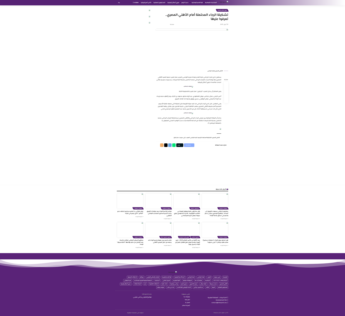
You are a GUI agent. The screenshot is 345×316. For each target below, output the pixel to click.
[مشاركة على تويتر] (165, 24)
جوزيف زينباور (160, 287)
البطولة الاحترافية (187, 280)
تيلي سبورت (182, 138)
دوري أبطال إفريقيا (222, 10)
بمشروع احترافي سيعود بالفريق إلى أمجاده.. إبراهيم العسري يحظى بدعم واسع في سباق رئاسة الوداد (216, 213)
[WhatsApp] (118, 313)
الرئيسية (200, 138)
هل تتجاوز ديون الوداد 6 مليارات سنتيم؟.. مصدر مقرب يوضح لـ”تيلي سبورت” (215, 241)
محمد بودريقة (213, 284)
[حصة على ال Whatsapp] (174, 145)
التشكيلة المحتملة (206, 138)
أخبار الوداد (207, 280)
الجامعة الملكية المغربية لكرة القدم (143, 280)
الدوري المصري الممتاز (165, 237)
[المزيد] (157, 24)
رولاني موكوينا (174, 284)
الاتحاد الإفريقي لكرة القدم (184, 287)
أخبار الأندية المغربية (179, 277)
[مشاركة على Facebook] (168, 24)
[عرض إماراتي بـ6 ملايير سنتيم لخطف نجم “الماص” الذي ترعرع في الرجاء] (130, 201)
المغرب (188, 138)
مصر (145, 284)
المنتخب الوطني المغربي (153, 277)
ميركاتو (142, 277)
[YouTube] (124, 313)
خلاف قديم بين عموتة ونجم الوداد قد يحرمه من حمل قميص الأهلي (160, 241)
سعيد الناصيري (193, 284)
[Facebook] (126, 313)
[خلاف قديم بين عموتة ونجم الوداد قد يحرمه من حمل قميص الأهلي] (158, 230)
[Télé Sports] (224, 2)
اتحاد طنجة (164, 284)
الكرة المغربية (176, 280)
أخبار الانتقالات (137, 284)
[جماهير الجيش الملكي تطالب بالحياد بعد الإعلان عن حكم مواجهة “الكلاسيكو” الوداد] (130, 230)
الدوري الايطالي (195, 237)
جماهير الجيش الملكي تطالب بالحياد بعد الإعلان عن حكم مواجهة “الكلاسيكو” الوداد (130, 242)
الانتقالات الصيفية (132, 277)
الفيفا (213, 287)
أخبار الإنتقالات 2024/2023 (220, 280)
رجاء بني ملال (170, 287)
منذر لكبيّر (176, 138)
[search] (122, 3)
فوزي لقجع (184, 284)
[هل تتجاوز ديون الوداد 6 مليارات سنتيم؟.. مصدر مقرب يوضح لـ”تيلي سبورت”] (215, 230)
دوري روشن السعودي (184, 237)
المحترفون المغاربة (195, 208)
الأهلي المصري (216, 138)
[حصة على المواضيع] (166, 145)
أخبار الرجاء (157, 280)
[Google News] (122, 313)
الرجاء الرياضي (193, 138)
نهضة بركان (203, 284)
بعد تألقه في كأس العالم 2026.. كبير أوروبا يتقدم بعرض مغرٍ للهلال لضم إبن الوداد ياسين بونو (187, 242)
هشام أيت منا (198, 280)
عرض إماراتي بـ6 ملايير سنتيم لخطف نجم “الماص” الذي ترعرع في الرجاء (130, 212)
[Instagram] (120, 313)
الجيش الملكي (166, 280)
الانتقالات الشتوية (153, 284)
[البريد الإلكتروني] (162, 24)
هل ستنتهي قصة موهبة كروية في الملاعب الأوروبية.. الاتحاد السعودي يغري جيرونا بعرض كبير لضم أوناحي (187, 213)
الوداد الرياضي (200, 277)
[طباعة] (159, 24)
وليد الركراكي (127, 280)
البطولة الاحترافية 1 (223, 208)
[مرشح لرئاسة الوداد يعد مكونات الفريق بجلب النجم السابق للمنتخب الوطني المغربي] (158, 201)
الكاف (207, 287)
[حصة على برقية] (170, 145)
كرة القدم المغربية (166, 277)
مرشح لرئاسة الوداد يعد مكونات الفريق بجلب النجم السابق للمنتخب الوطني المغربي (159, 213)
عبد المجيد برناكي (198, 287)
